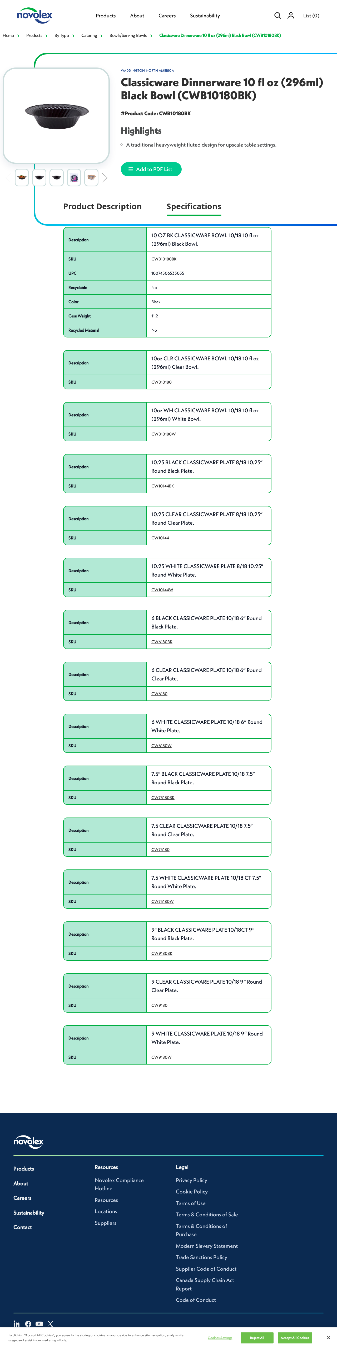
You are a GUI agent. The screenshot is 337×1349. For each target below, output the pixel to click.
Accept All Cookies (295, 1338)
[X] (50, 1324)
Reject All (257, 1338)
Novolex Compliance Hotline (119, 1184)
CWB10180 (161, 382)
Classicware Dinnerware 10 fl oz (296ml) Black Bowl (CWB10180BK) (220, 35)
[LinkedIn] (17, 1324)
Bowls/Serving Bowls (128, 35)
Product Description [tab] (102, 206)
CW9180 (159, 1005)
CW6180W (161, 745)
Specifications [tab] (194, 206)
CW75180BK (163, 797)
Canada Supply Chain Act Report (205, 1284)
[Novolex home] (28, 1142)
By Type (61, 35)
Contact (22, 1227)
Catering (89, 35)
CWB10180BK (164, 259)
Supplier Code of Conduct (206, 1268)
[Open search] (278, 15)
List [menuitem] (311, 15)
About (137, 15)
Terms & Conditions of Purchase (201, 1230)
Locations (106, 1211)
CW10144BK (162, 486)
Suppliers (105, 1222)
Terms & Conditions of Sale (207, 1214)
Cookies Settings (220, 1338)
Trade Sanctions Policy (201, 1257)
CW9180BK (161, 953)
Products (106, 15)
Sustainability (205, 15)
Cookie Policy (192, 1191)
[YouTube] (39, 1324)
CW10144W (162, 589)
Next (104, 178)
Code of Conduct (196, 1299)
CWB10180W (163, 434)
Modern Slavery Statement (207, 1245)
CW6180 (159, 693)
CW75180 (160, 849)
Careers (167, 15)
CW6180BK (161, 641)
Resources (106, 1199)
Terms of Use (191, 1203)
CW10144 (160, 537)
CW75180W (162, 901)
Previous (8, 178)
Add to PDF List (154, 169)
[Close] (328, 1337)
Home (8, 35)
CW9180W (161, 1057)
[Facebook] (28, 1324)
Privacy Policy (191, 1180)
